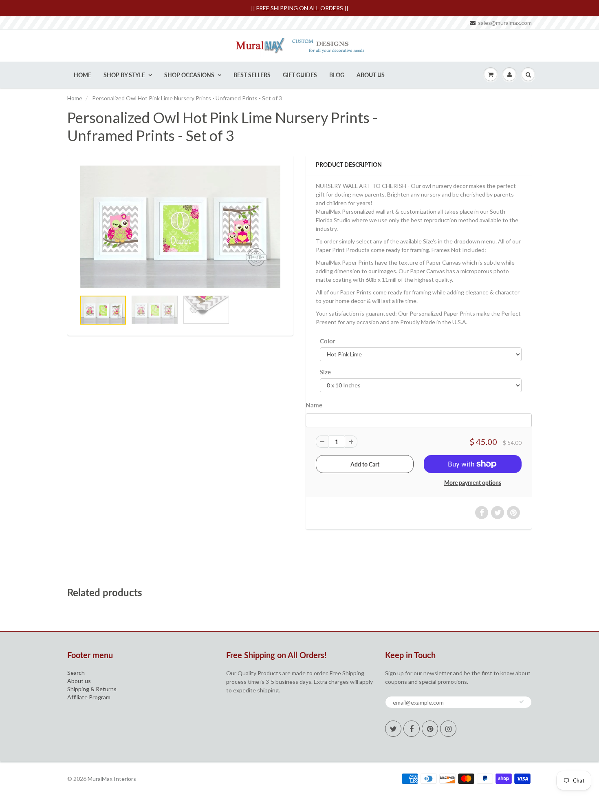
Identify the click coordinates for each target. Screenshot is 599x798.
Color (327, 341)
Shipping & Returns (92, 688)
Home (82, 74)
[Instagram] (448, 729)
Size (325, 372)
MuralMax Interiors (112, 778)
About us (79, 680)
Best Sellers (252, 74)
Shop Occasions (189, 74)
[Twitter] (393, 729)
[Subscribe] (521, 701)
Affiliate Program (88, 697)
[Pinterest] (430, 729)
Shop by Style (124, 74)
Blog (336, 74)
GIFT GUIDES (300, 74)
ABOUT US (371, 74)
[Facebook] (411, 729)
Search (76, 672)
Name (314, 405)
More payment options (472, 482)
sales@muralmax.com (505, 22)
